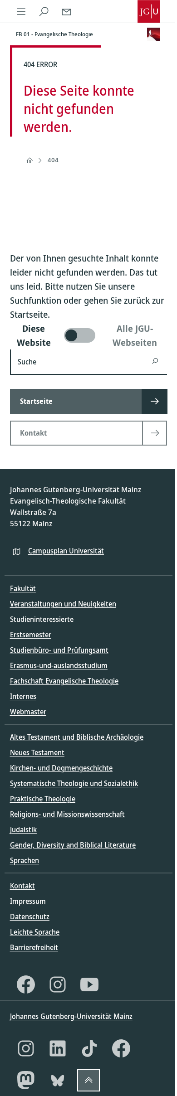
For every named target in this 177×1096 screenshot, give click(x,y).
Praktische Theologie (42, 799)
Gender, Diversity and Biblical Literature (73, 845)
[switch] (88, 335)
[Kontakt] (66, 11)
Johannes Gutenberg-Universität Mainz (71, 1016)
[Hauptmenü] (21, 11)
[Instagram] (58, 984)
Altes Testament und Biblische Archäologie (76, 737)
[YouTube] (89, 984)
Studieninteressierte (42, 619)
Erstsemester (30, 635)
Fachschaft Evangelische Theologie (64, 681)
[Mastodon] (26, 1080)
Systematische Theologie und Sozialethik (74, 783)
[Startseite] (29, 160)
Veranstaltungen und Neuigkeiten (63, 604)
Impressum (28, 901)
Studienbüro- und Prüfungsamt (59, 650)
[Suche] (44, 11)
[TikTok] (89, 1048)
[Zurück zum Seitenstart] (88, 1080)
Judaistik (23, 829)
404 (53, 159)
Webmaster (28, 712)
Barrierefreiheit (34, 947)
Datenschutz (29, 916)
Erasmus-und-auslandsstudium (59, 665)
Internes (23, 696)
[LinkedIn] (58, 1048)
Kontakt (22, 886)
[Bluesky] (58, 1080)
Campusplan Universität (66, 551)
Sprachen (24, 860)
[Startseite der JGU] (149, 11)
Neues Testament (37, 752)
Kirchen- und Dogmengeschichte (61, 768)
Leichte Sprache (34, 932)
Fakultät (23, 588)
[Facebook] (26, 984)
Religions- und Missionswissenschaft (67, 814)
